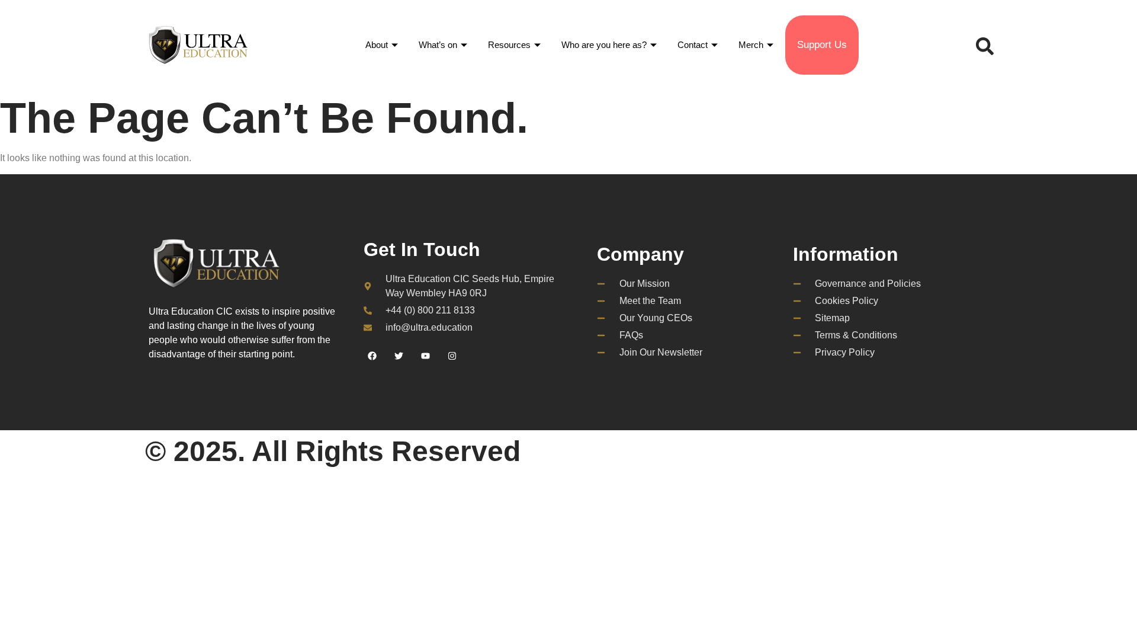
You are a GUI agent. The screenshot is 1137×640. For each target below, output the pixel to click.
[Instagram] (452, 355)
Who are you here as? (604, 45)
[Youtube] (426, 355)
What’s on (438, 45)
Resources (509, 45)
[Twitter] (399, 355)
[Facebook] (372, 355)
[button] (982, 45)
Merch (750, 45)
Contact (692, 45)
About (376, 45)
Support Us (822, 44)
